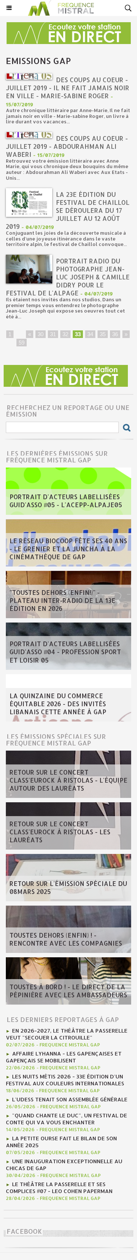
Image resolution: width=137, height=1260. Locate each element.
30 (40, 334)
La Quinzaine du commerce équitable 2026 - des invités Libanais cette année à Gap (57, 704)
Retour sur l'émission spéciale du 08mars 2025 (68, 887)
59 (21, 342)
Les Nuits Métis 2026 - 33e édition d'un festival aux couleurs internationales (65, 1080)
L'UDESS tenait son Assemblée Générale (70, 1099)
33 (78, 334)
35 (103, 334)
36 (115, 334)
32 (65, 334)
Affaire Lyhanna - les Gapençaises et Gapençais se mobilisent (64, 1057)
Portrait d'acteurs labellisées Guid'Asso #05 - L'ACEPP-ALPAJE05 (65, 501)
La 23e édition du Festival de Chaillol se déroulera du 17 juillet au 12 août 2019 (67, 210)
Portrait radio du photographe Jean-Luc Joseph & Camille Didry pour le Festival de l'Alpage (68, 277)
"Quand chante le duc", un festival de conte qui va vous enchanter (66, 1119)
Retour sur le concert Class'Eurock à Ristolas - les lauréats (59, 832)
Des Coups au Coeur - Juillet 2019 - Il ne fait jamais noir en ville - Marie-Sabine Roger (67, 88)
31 (53, 334)
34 (90, 334)
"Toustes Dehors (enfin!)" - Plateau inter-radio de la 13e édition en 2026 (62, 600)
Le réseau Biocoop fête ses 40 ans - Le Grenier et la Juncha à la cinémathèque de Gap (68, 549)
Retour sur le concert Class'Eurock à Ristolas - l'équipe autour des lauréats (68, 780)
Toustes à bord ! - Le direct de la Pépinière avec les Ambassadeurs (68, 991)
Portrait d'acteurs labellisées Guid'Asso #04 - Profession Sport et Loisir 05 (65, 652)
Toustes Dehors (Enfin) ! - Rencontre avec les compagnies (65, 939)
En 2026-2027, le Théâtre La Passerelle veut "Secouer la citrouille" (67, 1034)
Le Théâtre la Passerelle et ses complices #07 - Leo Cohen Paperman (59, 1188)
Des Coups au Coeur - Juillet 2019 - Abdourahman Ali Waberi (67, 146)
